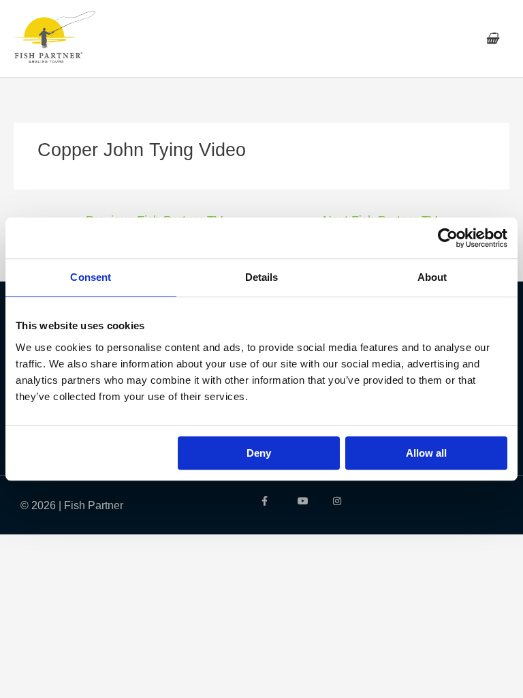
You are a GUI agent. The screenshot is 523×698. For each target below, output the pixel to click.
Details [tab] (262, 277)
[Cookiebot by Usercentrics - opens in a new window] (447, 238)
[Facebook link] (269, 501)
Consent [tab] (90, 277)
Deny (259, 453)
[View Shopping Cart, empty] (492, 38)
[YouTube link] (305, 501)
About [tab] (432, 277)
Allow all (426, 453)
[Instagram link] (341, 501)
